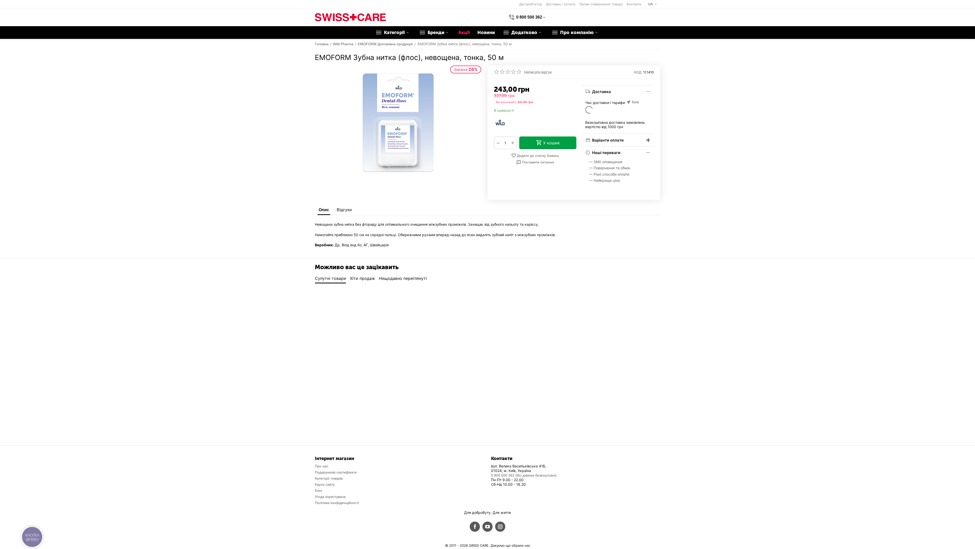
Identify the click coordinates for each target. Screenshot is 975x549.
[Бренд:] (500, 122)
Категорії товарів (329, 478)
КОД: (638, 72)
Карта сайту (325, 484)
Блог (318, 491)
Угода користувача (330, 497)
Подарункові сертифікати (336, 472)
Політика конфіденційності (337, 503)
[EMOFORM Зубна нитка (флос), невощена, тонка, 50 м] (398, 123)
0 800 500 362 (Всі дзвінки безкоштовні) (524, 475)
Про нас (321, 466)
